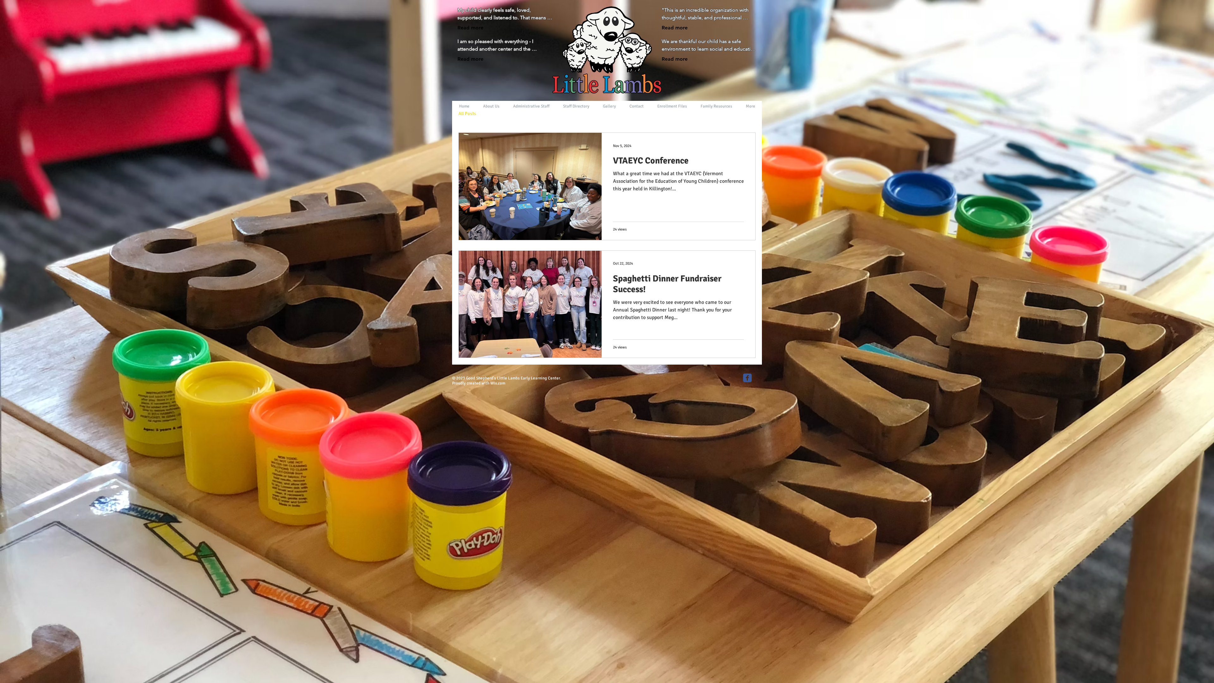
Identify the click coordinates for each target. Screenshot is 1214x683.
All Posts (467, 113)
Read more (470, 28)
